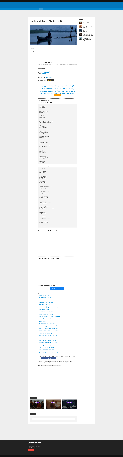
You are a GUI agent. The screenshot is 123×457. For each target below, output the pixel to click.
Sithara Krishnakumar (45, 72)
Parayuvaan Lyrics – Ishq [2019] (44, 350)
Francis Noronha (49, 77)
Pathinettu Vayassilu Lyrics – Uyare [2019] (46, 347)
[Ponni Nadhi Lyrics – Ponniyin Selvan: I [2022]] (80, 26)
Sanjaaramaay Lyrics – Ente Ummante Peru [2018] (48, 335)
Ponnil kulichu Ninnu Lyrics (44, 300)
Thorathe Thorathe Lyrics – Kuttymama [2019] (47, 349)
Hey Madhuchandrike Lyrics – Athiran (45, 345)
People (54, 8)
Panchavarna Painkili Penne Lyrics (45, 297)
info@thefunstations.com (70, 362)
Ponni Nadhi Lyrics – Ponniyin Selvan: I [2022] (53, 404)
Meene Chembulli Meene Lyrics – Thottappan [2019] (48, 352)
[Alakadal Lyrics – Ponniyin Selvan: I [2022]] (80, 30)
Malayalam (35, 19)
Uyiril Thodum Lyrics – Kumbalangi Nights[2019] (47, 340)
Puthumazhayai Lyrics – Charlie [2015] (46, 312)
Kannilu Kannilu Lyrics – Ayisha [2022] (37, 404)
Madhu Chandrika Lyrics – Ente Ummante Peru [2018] (48, 337)
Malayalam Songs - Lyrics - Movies (49, 358)
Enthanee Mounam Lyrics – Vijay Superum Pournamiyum (49, 328)
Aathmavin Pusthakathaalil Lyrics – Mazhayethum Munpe (49, 307)
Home (29, 8)
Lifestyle (64, 8)
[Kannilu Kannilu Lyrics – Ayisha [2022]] (80, 22)
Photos (36, 8)
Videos (33, 8)
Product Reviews (71, 8)
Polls (51, 8)
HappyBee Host (39, 455)
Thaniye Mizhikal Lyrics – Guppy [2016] (46, 302)
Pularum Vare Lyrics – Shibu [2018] (45, 338)
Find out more (31, 449)
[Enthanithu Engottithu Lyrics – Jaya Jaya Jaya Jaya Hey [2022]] (80, 34)
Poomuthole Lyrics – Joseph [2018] (45, 319)
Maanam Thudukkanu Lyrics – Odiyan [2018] (47, 323)
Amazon (58, 95)
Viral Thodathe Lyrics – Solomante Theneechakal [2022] (87, 39)
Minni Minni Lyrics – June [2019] (44, 331)
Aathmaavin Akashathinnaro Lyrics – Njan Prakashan (48, 330)
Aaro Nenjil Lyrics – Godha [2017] (45, 304)
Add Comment (33, 48)
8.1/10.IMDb (51, 80)
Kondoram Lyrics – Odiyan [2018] (45, 318)
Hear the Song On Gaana (57, 288)
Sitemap (44, 455)
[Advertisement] (57, 53)
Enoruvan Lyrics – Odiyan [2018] (44, 321)
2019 (42, 365)
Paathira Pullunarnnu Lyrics (44, 295)
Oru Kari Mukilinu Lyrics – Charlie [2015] (46, 311)
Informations (59, 8)
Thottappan (43, 69)
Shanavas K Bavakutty (45, 71)
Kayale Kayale (46, 365)
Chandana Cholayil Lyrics (43, 299)
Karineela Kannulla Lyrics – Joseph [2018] (46, 314)
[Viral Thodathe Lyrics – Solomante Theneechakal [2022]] (80, 38)
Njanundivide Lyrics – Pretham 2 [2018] (46, 333)
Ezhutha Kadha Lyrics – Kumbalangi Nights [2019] (48, 342)
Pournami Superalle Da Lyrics (44, 326)
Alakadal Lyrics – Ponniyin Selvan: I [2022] (69, 404)
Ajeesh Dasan (43, 73)
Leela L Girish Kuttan (47, 74)
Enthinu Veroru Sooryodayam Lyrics (45, 306)
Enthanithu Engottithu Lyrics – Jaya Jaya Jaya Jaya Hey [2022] (88, 35)
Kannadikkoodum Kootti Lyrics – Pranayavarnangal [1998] (49, 325)
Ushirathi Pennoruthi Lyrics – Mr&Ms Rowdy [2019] (48, 344)
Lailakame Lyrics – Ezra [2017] (44, 309)
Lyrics (40, 8)
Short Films (45, 8)
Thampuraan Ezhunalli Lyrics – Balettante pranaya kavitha (49, 316)
